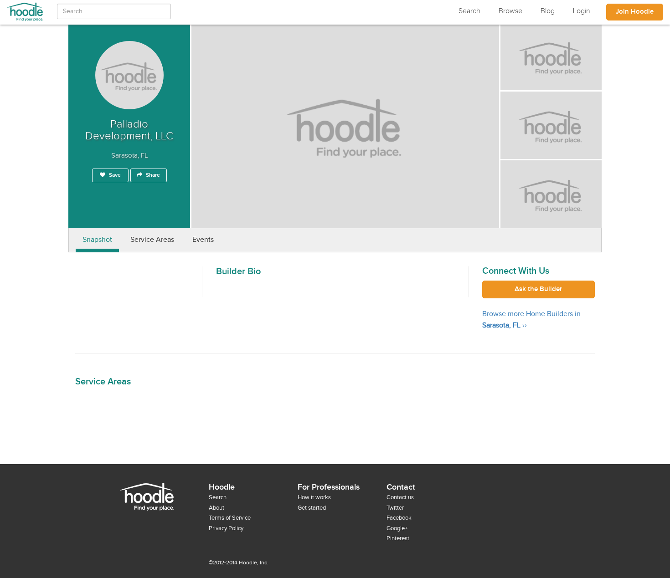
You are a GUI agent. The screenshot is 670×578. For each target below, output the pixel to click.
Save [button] (114, 175)
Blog (548, 11)
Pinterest (398, 538)
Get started (312, 508)
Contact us (400, 497)
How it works (314, 497)
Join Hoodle (635, 12)
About (216, 508)
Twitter (395, 508)
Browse (510, 11)
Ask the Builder (538, 289)
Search (469, 11)
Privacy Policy (226, 528)
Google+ (397, 528)
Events (203, 239)
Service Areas (152, 239)
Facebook (399, 518)
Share (152, 175)
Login (581, 11)
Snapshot (97, 239)
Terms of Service (230, 518)
